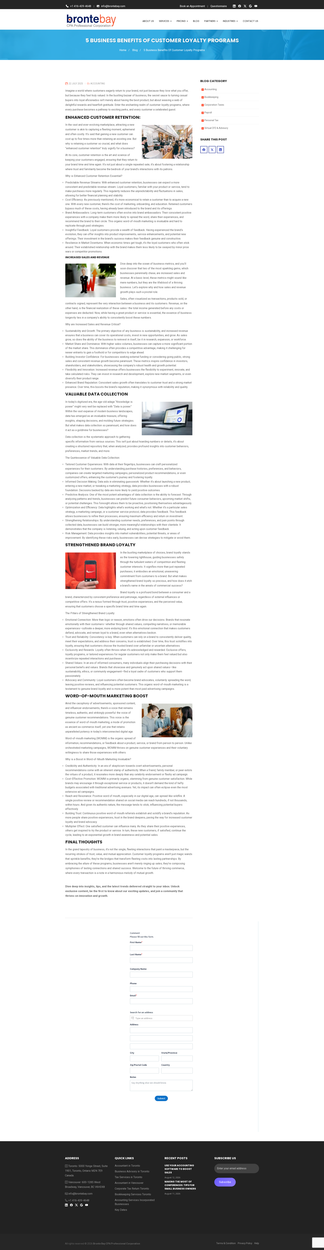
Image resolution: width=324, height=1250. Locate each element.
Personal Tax (211, 120)
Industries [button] (229, 21)
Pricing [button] (181, 21)
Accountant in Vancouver (129, 1182)
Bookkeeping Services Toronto (133, 1194)
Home (122, 50)
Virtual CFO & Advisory (216, 128)
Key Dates (121, 1209)
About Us (148, 21)
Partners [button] (210, 21)
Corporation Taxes (214, 104)
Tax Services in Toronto (128, 1177)
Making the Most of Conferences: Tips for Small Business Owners (180, 1185)
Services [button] (164, 21)
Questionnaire (218, 6)
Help (256, 1243)
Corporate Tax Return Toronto (132, 1188)
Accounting (97, 83)
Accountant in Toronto (127, 1165)
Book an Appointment (192, 6)
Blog (196, 21)
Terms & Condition (226, 1243)
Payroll (208, 112)
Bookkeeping (211, 97)
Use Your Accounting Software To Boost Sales (179, 1169)
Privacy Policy (245, 1243)
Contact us (250, 21)
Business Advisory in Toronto (132, 1171)
